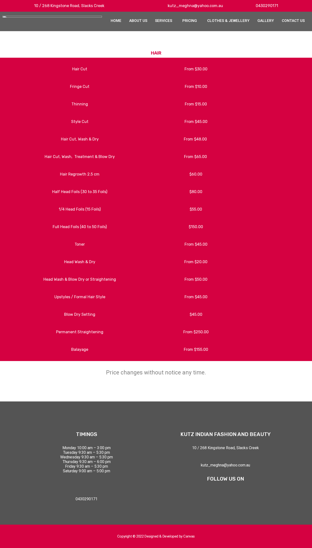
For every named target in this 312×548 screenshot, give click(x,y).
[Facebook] (218, 492)
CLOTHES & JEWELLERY (228, 21)
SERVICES (163, 21)
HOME (116, 21)
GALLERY (265, 21)
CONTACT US (293, 21)
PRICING (189, 21)
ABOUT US (138, 21)
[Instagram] (233, 492)
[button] (164, 21)
